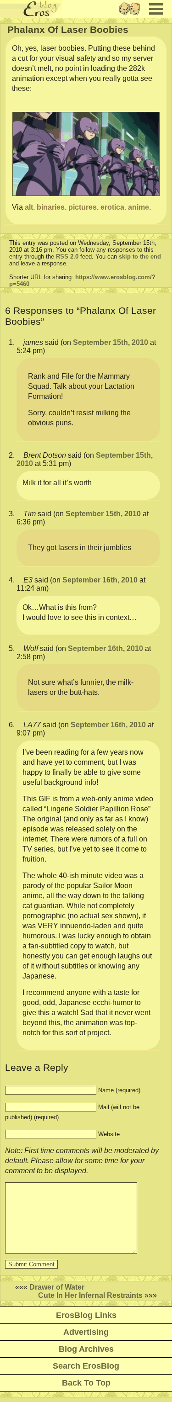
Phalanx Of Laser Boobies (67, 29)
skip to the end (140, 256)
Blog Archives (86, 1349)
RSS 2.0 (67, 256)
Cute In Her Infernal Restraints (90, 1295)
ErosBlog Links (86, 1315)
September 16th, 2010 (100, 580)
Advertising (86, 1332)
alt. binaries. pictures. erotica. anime (87, 207)
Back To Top (86, 1382)
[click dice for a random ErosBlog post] (132, 15)
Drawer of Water (56, 1287)
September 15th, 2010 (110, 342)
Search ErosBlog (86, 1365)
